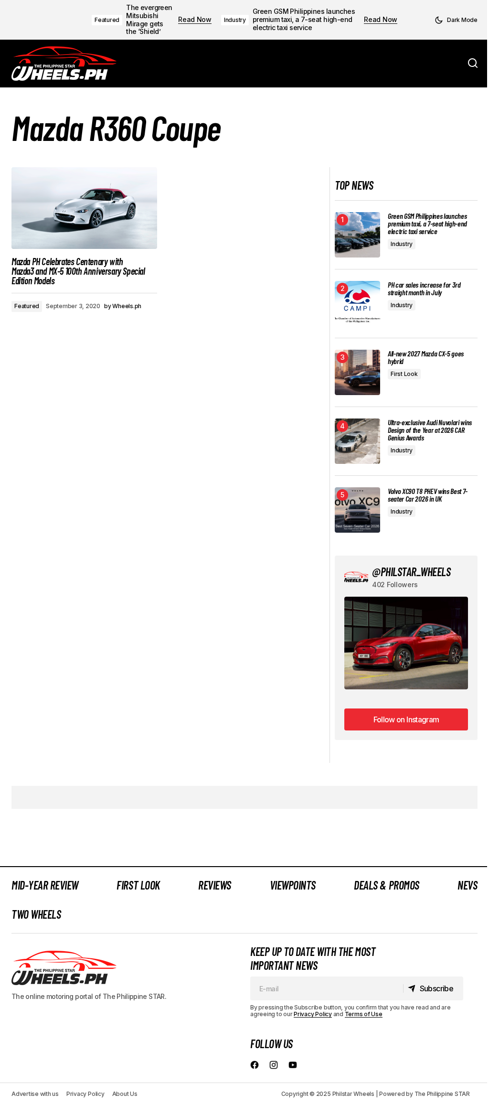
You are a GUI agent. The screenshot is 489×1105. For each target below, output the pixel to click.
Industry (235, 19)
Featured (107, 19)
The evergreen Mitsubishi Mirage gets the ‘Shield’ (149, 19)
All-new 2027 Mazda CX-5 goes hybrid (426, 357)
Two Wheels (36, 914)
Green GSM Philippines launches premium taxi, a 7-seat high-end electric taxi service (304, 20)
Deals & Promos (386, 885)
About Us (125, 1093)
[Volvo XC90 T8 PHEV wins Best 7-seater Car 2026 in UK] (357, 510)
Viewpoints (293, 885)
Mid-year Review (44, 885)
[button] (456, 20)
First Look (404, 373)
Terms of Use (364, 1014)
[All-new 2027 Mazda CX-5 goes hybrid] (357, 372)
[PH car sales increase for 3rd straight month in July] (357, 303)
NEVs (467, 885)
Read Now (195, 19)
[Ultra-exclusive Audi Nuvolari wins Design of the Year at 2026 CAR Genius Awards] (357, 441)
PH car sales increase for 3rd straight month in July (424, 288)
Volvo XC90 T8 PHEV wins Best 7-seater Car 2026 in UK (428, 495)
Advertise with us (35, 1093)
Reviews (214, 885)
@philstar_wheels (411, 572)
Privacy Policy (313, 1014)
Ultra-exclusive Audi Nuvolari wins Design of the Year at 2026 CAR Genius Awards (430, 429)
